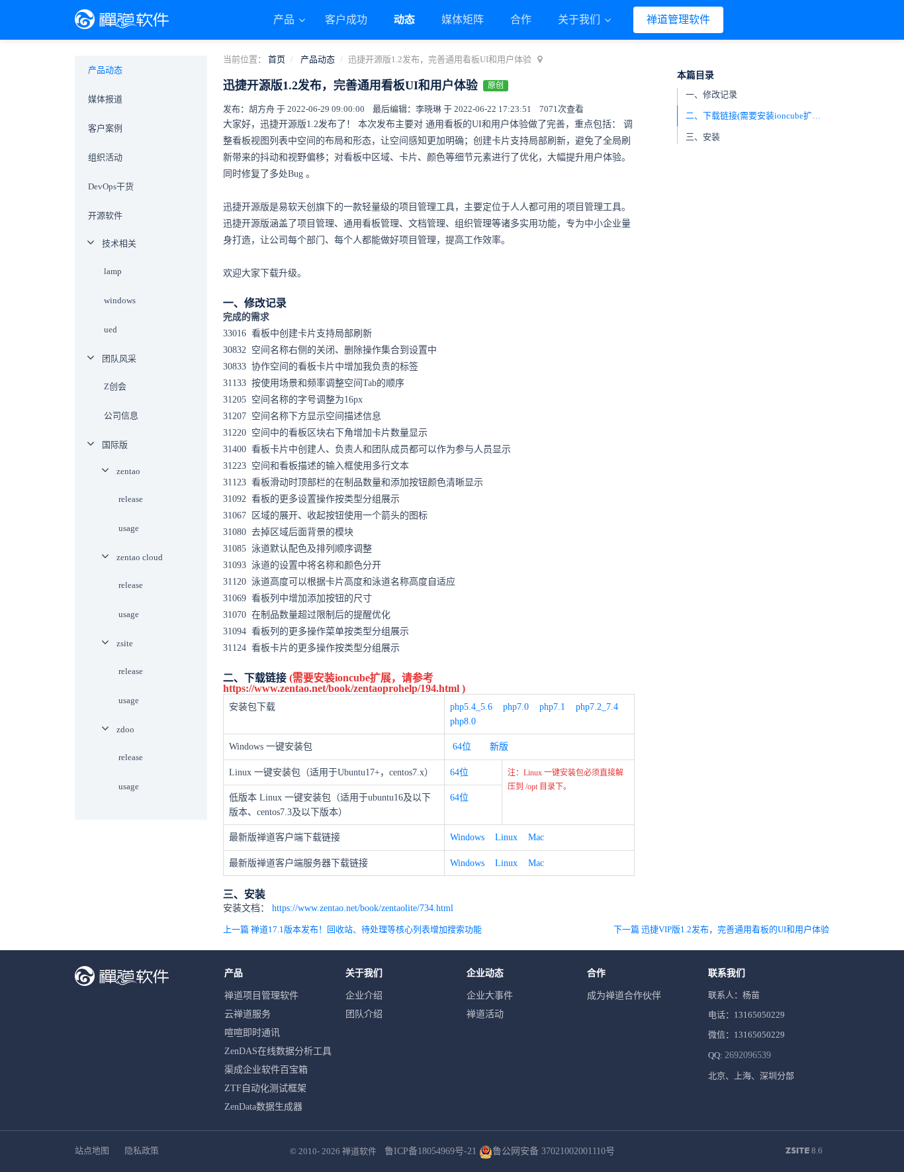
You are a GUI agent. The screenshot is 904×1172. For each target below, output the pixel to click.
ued (110, 329)
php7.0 (516, 707)
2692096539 (748, 1055)
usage (128, 528)
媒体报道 (105, 99)
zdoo (125, 729)
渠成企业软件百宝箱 (266, 1070)
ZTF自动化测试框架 (265, 1088)
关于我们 (580, 19)
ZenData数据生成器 (263, 1107)
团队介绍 (364, 1014)
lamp (113, 271)
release (130, 499)
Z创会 (115, 386)
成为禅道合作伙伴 (624, 996)
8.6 (804, 1151)
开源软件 (105, 215)
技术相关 (119, 243)
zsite (124, 643)
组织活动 (105, 157)
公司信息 (121, 415)
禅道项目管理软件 (261, 996)
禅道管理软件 (678, 19)
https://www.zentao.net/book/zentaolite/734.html (362, 908)
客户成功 (346, 19)
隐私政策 (141, 1150)
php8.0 (463, 721)
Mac (536, 837)
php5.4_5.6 (471, 707)
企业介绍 (364, 996)
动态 (404, 19)
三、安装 (703, 137)
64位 (462, 747)
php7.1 (552, 707)
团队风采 (119, 359)
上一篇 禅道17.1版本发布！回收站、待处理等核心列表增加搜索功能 (352, 929)
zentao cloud (139, 557)
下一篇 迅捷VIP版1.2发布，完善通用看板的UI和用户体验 (721, 929)
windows (120, 300)
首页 (276, 59)
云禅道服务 (247, 1014)
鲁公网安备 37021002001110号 (553, 1151)
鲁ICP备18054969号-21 (430, 1151)
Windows (467, 837)
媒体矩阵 (462, 19)
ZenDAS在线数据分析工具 (278, 1051)
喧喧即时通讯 (252, 1033)
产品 (285, 19)
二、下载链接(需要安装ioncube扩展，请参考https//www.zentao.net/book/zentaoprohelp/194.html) (757, 116)
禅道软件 (359, 1151)
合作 (520, 19)
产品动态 (317, 59)
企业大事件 (490, 996)
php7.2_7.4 (597, 707)
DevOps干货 (111, 186)
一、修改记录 (711, 94)
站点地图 (92, 1150)
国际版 (115, 445)
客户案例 (105, 128)
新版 (499, 747)
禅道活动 (485, 1014)
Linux (506, 837)
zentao (128, 471)
